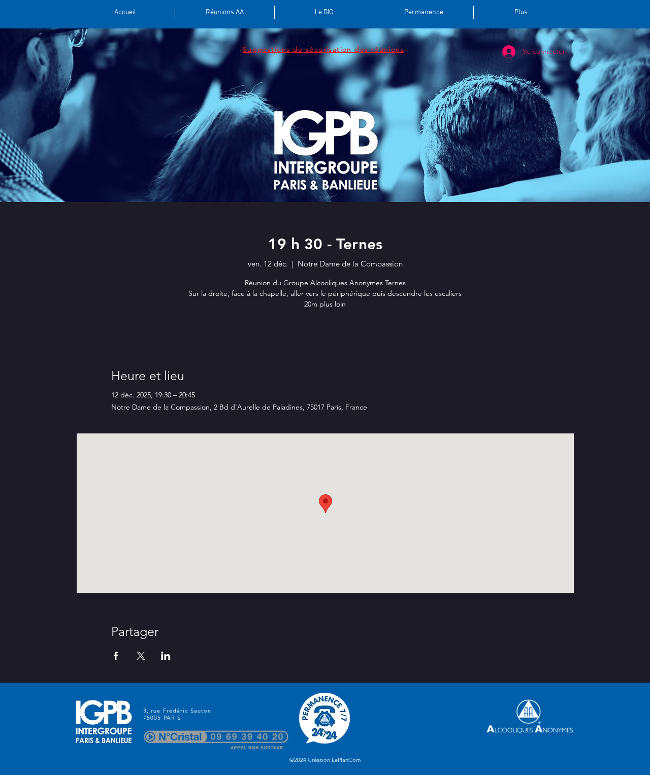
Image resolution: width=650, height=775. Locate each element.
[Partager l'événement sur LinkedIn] (166, 656)
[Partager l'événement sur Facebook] (116, 656)
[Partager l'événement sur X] (141, 656)
